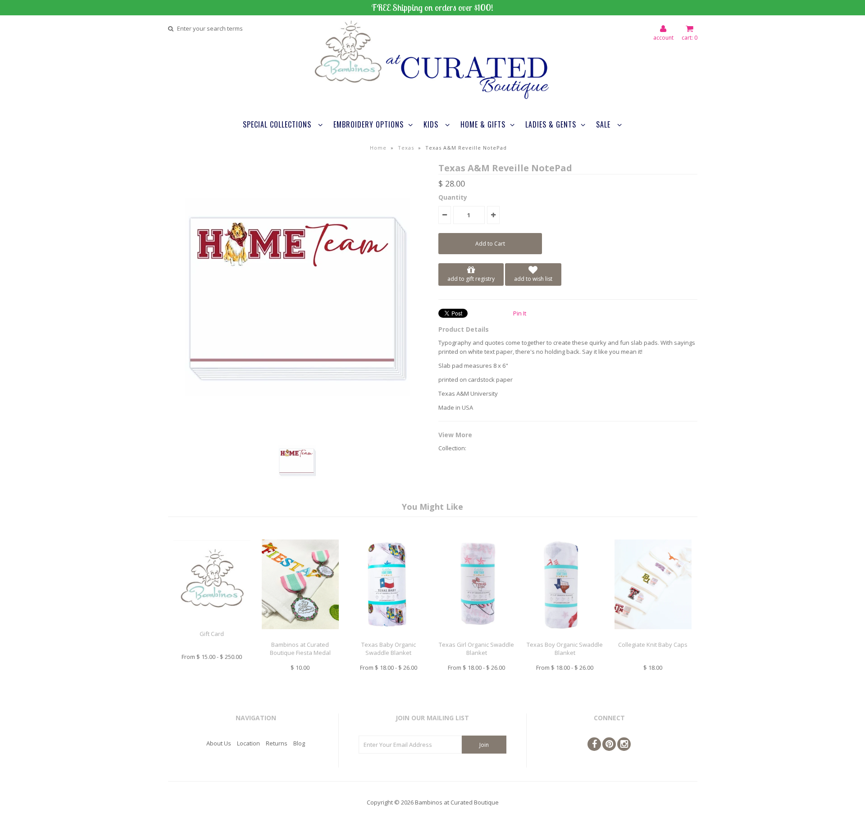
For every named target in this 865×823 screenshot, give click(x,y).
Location (248, 743)
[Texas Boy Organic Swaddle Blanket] (564, 636)
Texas (406, 147)
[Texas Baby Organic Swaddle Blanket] (388, 636)
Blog (299, 743)
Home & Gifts (482, 124)
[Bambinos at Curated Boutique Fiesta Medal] (300, 636)
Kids (432, 124)
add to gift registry (471, 279)
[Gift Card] (211, 625)
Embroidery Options (368, 124)
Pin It (519, 313)
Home (378, 147)
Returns (276, 743)
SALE (604, 124)
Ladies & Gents (550, 124)
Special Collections (278, 124)
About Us (218, 743)
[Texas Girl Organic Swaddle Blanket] (476, 636)
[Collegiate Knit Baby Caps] (653, 636)
